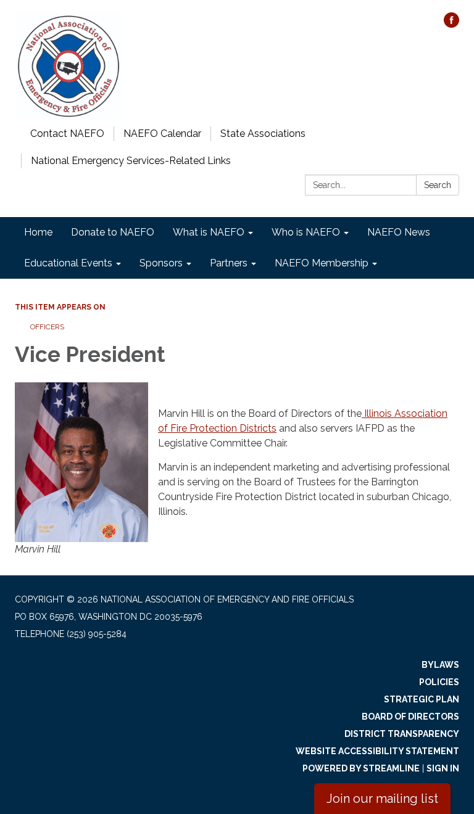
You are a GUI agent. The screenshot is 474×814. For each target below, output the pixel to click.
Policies (439, 682)
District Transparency (401, 734)
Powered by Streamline (361, 768)
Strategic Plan (421, 699)
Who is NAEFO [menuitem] (306, 232)
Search (437, 185)
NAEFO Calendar (162, 133)
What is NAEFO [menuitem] (208, 232)
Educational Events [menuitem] (68, 263)
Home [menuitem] (38, 232)
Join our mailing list (382, 798)
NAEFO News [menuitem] (398, 232)
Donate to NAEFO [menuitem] (112, 232)
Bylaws (440, 665)
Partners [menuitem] (228, 263)
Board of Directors (410, 717)
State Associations (263, 133)
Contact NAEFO (67, 133)
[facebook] (451, 24)
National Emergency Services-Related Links (131, 160)
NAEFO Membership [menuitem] (321, 263)
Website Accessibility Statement (377, 751)
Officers (47, 327)
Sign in (442, 768)
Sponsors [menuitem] (161, 263)
